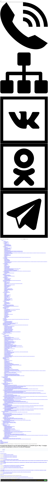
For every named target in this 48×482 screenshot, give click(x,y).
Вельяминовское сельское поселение (8, 329)
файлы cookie (13, 480)
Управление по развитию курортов (8, 344)
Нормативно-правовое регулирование (7, 380)
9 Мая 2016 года (6, 312)
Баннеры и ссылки (6, 295)
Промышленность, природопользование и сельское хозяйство (11, 374)
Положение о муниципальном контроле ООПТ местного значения (12, 400)
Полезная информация (6, 307)
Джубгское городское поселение (8, 326)
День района (6, 315)
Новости (5, 243)
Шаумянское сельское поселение (8, 330)
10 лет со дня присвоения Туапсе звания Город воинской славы (12, 309)
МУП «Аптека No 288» (7, 419)
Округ (2, 240)
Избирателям (6, 290)
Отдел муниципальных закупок (8, 347)
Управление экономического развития (9, 337)
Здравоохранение (6, 264)
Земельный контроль (5, 384)
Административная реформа (6, 425)
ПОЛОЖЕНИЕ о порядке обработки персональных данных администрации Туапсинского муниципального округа (14, 476)
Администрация (4, 333)
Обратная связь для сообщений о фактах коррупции (10, 436)
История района (6, 241)
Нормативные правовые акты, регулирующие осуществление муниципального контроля (15, 386)
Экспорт (5, 256)
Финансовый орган (6, 359)
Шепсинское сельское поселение (8, 328)
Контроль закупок (5, 377)
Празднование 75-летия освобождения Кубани (10, 310)
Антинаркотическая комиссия (8, 321)
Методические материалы (7, 378)
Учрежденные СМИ (6, 368)
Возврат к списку (2, 451)
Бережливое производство (7, 254)
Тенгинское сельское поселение (8, 327)
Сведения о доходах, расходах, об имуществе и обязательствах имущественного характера (15, 434)
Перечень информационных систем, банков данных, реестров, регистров (12, 438)
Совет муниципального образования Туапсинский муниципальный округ (12, 280)
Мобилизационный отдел (7, 354)
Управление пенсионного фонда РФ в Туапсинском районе (11, 269)
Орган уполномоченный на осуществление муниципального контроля (12, 398)
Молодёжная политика (7, 266)
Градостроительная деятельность (8, 360)
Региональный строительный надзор (7, 404)
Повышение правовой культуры (8, 288)
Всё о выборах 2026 (6, 291)
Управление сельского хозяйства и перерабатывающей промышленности (13, 345)
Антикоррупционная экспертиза (8, 432)
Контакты (5, 276)
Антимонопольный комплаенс (8, 365)
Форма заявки (6, 382)
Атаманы (5, 301)
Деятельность (6, 247)
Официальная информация (7, 245)
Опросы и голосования (7, 260)
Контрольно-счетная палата (6, 274)
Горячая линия (5, 318)
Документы (5, 258)
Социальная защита (6, 267)
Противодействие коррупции (6, 430)
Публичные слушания (5, 423)
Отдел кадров (6, 349)
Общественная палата (5, 277)
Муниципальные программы (7, 252)
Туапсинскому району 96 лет (7, 311)
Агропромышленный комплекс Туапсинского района (10, 373)
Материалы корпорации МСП (8, 415)
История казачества (6, 302)
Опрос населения (6, 335)
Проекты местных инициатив (6, 332)
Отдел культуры (6, 340)
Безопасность (4, 320)
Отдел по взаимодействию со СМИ (8, 350)
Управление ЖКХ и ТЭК (7, 343)
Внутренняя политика (7, 361)
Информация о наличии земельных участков (8, 417)
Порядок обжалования (5, 437)
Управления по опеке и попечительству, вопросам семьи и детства (12, 268)
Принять (45, 480)
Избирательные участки (7, 299)
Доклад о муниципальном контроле (8, 389)
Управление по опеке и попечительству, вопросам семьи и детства (12, 339)
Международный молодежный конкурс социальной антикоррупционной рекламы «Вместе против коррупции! (17, 431)
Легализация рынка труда (7, 255)
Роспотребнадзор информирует (7, 324)
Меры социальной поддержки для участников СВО (10, 270)
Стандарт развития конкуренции (8, 253)
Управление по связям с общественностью (9, 348)
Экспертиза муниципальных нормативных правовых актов (11, 364)
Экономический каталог (7, 248)
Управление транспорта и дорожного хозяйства (10, 346)
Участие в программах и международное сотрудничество (11, 369)
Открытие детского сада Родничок (8, 314)
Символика (5, 242)
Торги (4, 412)
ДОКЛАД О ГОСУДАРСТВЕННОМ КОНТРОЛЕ (10, 407)
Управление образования (7, 338)
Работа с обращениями (7, 282)
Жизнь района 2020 (6, 316)
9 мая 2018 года (6, 313)
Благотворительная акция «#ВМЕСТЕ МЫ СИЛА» (9, 323)
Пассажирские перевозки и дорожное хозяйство (10, 372)
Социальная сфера (5, 263)
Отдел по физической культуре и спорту (9, 352)
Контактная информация (6, 357)
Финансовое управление (7, 353)
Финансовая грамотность (7, 250)
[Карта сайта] (24, 96)
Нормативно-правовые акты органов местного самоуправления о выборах (13, 283)
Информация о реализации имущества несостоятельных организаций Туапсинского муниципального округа (17, 257)
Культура (5, 265)
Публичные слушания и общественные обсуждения (8, 420)
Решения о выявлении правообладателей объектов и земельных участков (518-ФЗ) (14, 375)
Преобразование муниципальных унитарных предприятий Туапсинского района (13, 418)
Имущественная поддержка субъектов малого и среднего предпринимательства (12, 414)
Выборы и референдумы (7, 286)
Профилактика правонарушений (8, 322)
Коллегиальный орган (7, 416)
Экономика (4, 246)
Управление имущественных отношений (9, 342)
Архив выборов (6, 287)
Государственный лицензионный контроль (8, 408)
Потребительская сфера (6, 271)
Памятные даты (6, 308)
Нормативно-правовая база (7, 275)
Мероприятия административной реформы (9, 428)
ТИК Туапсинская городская (6, 292)
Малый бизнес (6, 249)
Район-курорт (6, 317)
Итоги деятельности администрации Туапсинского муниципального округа (13, 251)
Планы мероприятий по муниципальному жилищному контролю (12, 395)
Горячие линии (2, 474)
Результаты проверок (7, 366)
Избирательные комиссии (7, 285)
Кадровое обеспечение (7, 362)
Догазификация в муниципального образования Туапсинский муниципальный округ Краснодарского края (16, 319)
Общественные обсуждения (6, 421)
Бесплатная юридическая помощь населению (8, 305)
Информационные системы (7, 367)
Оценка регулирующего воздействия (8, 363)
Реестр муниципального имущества (7, 413)
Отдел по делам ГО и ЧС (7, 351)
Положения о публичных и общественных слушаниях (9, 422)
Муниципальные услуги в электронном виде (9, 429)
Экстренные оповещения (7, 244)
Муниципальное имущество (5, 411)
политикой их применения (40, 480)
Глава (3, 334)
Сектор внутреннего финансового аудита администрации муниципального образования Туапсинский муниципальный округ (19, 356)
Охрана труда (6, 376)
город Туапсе (6, 325)
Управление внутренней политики (8, 355)
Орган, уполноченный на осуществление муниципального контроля (12, 387)
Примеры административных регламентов (9, 426)
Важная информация (6, 259)
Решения (5, 294)
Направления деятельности (6, 358)
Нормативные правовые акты (8, 379)
